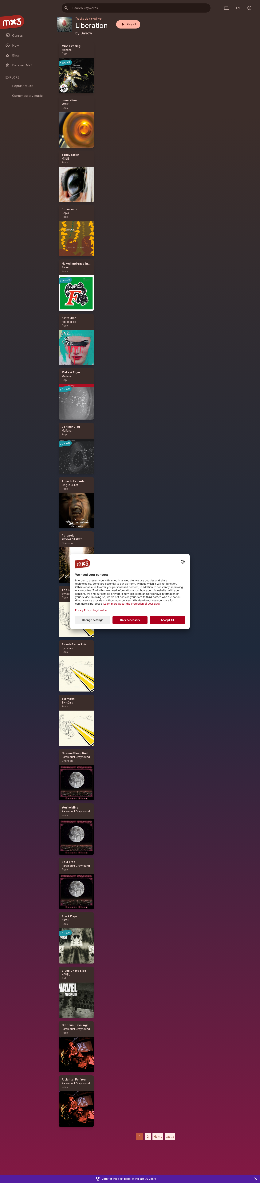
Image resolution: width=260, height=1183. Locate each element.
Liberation (91, 25)
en (238, 8)
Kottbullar (69, 318)
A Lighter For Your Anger (79, 1079)
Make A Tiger (71, 372)
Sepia (65, 213)
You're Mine (70, 807)
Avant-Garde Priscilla (77, 644)
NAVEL (66, 920)
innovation (69, 100)
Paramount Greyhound (76, 756)
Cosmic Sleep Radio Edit (79, 753)
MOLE (65, 104)
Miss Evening (71, 46)
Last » (170, 1136)
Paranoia (68, 535)
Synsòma (67, 593)
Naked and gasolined (77, 263)
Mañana (67, 49)
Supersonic (70, 209)
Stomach (68, 698)
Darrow (86, 33)
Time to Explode (73, 481)
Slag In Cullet (70, 485)
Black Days (70, 916)
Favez (65, 267)
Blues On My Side (74, 970)
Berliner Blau (71, 426)
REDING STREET (72, 539)
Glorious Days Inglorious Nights (84, 1025)
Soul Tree (68, 861)
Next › (157, 1136)
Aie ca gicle (69, 321)
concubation (71, 154)
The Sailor (69, 590)
